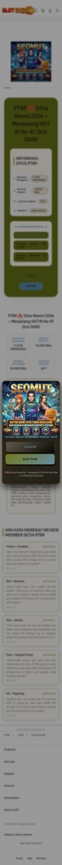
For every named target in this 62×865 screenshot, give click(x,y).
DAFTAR (30, 459)
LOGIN (30, 447)
